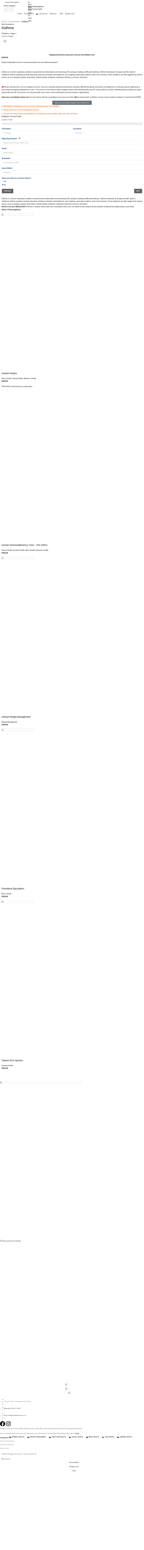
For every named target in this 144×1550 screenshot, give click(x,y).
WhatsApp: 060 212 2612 (12, 1408)
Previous (7, 191)
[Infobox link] (72, 8)
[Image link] (70, 1319)
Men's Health (6, 378)
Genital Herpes (9, 373)
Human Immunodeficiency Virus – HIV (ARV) (24, 545)
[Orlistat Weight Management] (17, 636)
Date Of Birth (7, 168)
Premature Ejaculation (13, 888)
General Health (14, 21)
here (77, 1433)
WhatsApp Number (9, 139)
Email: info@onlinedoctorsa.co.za (15, 1415)
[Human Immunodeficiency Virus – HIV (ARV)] (72, 464)
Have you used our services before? (16, 178)
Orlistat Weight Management (16, 717)
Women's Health (30, 378)
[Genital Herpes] (17, 292)
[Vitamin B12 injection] (17, 979)
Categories (4, 1438)
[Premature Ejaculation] (17, 808)
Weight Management (9, 722)
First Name (6, 129)
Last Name (77, 129)
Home (4, 21)
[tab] (7, 120)
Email (4, 148)
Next (138, 191)
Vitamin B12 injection (12, 1060)
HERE (138, 97)
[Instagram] (8, 1423)
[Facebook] (2, 1423)
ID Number (6, 158)
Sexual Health (17, 378)
